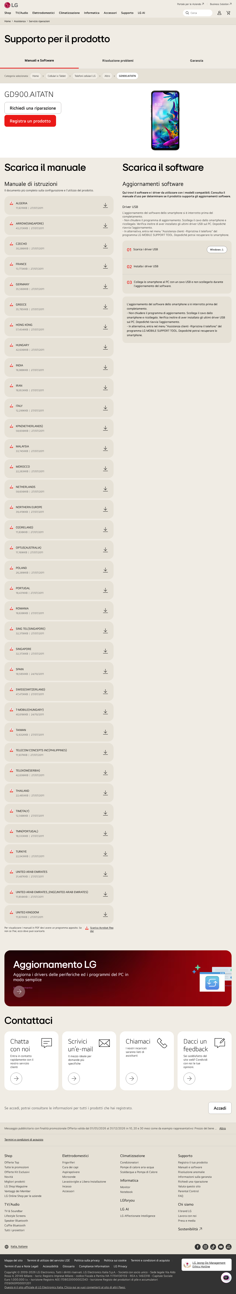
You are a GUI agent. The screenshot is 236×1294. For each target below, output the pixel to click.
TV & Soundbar (13, 1211)
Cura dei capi (70, 1167)
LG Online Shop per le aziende (22, 1196)
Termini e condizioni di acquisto (23, 1139)
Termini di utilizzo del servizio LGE (48, 1260)
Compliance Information (94, 1266)
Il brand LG (185, 1211)
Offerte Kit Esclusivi (17, 1172)
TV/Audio (21, 13)
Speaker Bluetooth (16, 1220)
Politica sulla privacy (87, 1260)
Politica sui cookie (115, 1260)
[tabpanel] (118, 501)
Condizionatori (129, 1162)
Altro (222, 1128)
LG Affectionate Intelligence (137, 1216)
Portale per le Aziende (189, 4)
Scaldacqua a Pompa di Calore (138, 1172)
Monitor (125, 1187)
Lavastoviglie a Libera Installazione (84, 1181)
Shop (7, 13)
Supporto (127, 13)
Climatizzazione (69, 13)
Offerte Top (11, 1162)
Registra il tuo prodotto (193, 1162)
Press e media (186, 1220)
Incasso (67, 1186)
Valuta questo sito (189, 1186)
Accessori (110, 13)
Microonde (69, 1177)
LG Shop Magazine (15, 1186)
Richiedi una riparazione (193, 1181)
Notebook (126, 1192)
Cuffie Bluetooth (14, 1225)
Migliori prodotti (14, 1181)
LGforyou (127, 1200)
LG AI (141, 13)
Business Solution (219, 4)
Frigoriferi (68, 1162)
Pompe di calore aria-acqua (137, 1167)
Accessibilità (50, 1266)
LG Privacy (120, 1266)
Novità (8, 1177)
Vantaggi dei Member (17, 1191)
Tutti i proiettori (14, 1230)
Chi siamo (186, 1204)
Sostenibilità (188, 1229)
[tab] (39, 61)
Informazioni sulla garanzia (195, 1177)
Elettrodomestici (43, 13)
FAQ (180, 1196)
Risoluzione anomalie (191, 1172)
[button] (197, 13)
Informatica (91, 13)
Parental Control (188, 1191)
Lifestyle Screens (15, 1216)
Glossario (69, 1266)
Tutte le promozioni (16, 1167)
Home (7, 21)
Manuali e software (190, 1167)
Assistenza (20, 21)
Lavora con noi (187, 1216)
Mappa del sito (13, 1260)
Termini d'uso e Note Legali (21, 1266)
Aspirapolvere (71, 1172)
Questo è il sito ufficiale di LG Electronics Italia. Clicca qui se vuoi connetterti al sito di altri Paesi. (65, 1287)
